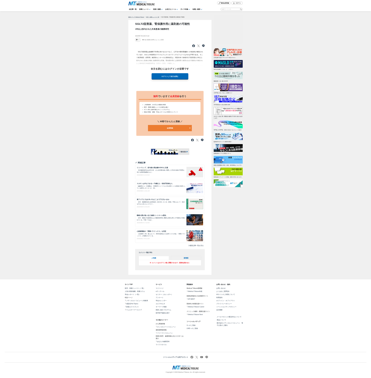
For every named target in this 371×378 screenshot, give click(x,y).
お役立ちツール (170, 9)
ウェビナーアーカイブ (134, 310)
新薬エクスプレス (132, 307)
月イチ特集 (184, 9)
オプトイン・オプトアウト (225, 300)
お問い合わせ (221, 288)
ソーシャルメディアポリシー (226, 307)
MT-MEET (191, 299)
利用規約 (219, 297)
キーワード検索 (161, 307)
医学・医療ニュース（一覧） (135, 288)
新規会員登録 (225, 3)
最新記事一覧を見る (197, 245)
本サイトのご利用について (225, 294)
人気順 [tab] (153, 258)
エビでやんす (160, 304)
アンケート (159, 297)
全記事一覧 (133, 9)
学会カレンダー (161, 300)
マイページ (159, 288)
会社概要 (219, 310)
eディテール (160, 291)
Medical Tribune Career (196, 307)
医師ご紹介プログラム (163, 310)
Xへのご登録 (191, 325)
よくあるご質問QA (222, 291)
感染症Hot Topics (132, 304)
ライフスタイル (161, 344)
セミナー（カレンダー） (164, 294)
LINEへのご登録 (192, 328)
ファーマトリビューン (165, 333)
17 (139, 40)
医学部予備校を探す (163, 313)
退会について (221, 320)
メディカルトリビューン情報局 (137, 300)
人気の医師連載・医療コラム (135, 291)
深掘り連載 (157, 9)
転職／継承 (196, 9)
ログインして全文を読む (169, 76)
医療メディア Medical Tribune (136, 17)
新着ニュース (144, 9)
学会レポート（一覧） (132, 294)
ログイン (238, 3)
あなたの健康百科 (163, 341)
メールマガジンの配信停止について (229, 317)
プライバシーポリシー (224, 304)
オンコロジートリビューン (166, 327)
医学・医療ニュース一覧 (152, 17)
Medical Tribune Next (195, 314)
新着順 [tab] (186, 258)
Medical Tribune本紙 (195, 291)
